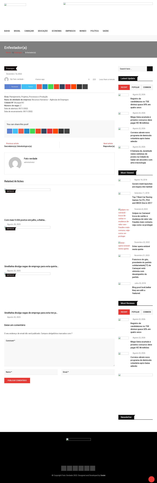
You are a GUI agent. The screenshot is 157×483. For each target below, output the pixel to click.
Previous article (12, 143)
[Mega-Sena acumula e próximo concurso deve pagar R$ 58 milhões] (123, 115)
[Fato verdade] (29, 79)
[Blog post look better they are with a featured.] (124, 287)
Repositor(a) (109, 146)
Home (8, 53)
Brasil (17, 31)
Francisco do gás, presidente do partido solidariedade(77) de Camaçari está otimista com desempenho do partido (141, 268)
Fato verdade (30, 158)
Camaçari (29, 31)
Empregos (70, 31)
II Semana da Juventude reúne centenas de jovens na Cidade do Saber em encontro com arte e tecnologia (141, 157)
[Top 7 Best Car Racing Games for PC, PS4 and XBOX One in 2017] (124, 197)
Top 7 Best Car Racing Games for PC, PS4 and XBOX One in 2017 (142, 200)
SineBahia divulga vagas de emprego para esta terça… (31, 312)
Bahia (7, 31)
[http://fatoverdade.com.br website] (26, 79)
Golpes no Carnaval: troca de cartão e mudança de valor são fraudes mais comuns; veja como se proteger (142, 219)
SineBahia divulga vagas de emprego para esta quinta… (31, 266)
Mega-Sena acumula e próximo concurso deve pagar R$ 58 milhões (141, 120)
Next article (108, 143)
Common (147, 87)
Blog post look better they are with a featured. (141, 290)
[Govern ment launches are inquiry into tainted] (124, 183)
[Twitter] (15, 131)
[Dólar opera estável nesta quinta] (124, 245)
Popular (135, 87)
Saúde (106, 31)
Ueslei (103, 475)
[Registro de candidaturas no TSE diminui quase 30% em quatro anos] (123, 97)
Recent (124, 87)
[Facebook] (9, 131)
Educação (43, 31)
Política (95, 31)
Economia (56, 31)
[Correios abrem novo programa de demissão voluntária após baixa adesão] (123, 131)
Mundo (83, 31)
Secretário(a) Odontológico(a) (18, 146)
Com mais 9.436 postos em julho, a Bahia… (25, 220)
